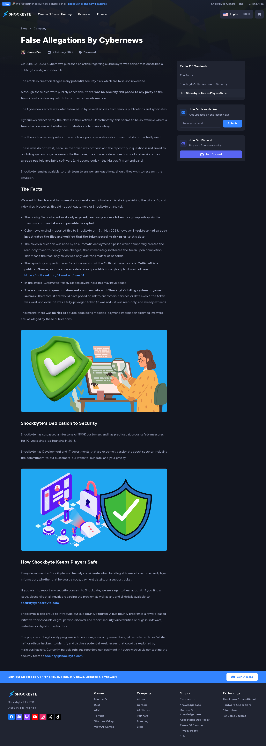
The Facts (31, 189)
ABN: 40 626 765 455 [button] (22, 707)
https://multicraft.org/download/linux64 (54, 275)
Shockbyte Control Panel (227, 3)
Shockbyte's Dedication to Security (59, 423)
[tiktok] (58, 717)
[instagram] (43, 717)
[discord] (19, 717)
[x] (50, 717)
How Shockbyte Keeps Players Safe (59, 562)
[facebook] (11, 717)
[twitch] (27, 717)
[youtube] (35, 717)
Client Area (256, 3)
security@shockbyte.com (40, 603)
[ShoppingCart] (259, 14)
